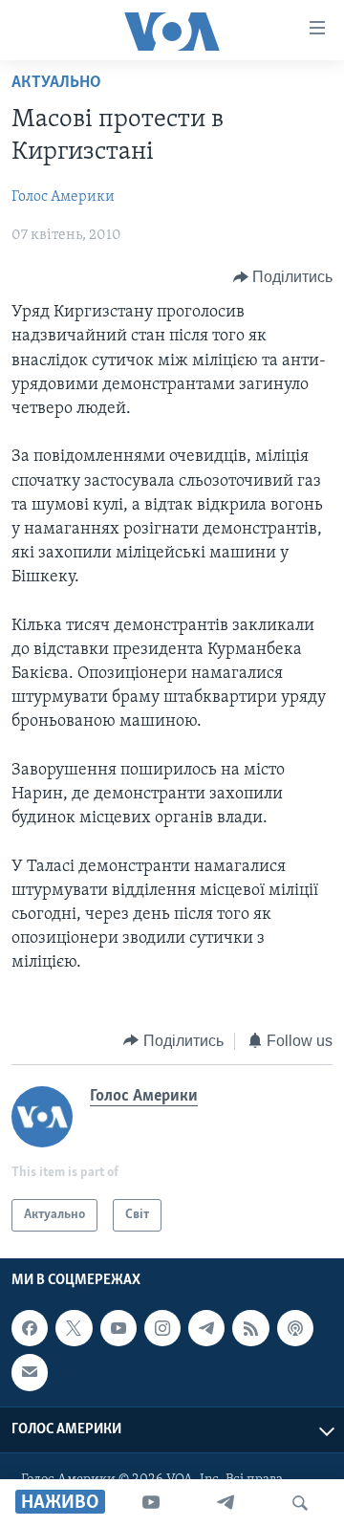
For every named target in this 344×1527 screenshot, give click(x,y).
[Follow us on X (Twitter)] (73, 1328)
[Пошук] (300, 1503)
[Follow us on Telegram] (206, 1328)
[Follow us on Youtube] (118, 1328)
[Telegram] (225, 1503)
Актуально (56, 83)
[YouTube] (151, 1503)
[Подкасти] (295, 1328)
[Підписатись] (29, 1372)
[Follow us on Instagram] (162, 1328)
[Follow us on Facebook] (29, 1328)
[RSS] (250, 1328)
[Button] (283, 277)
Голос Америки (63, 197)
